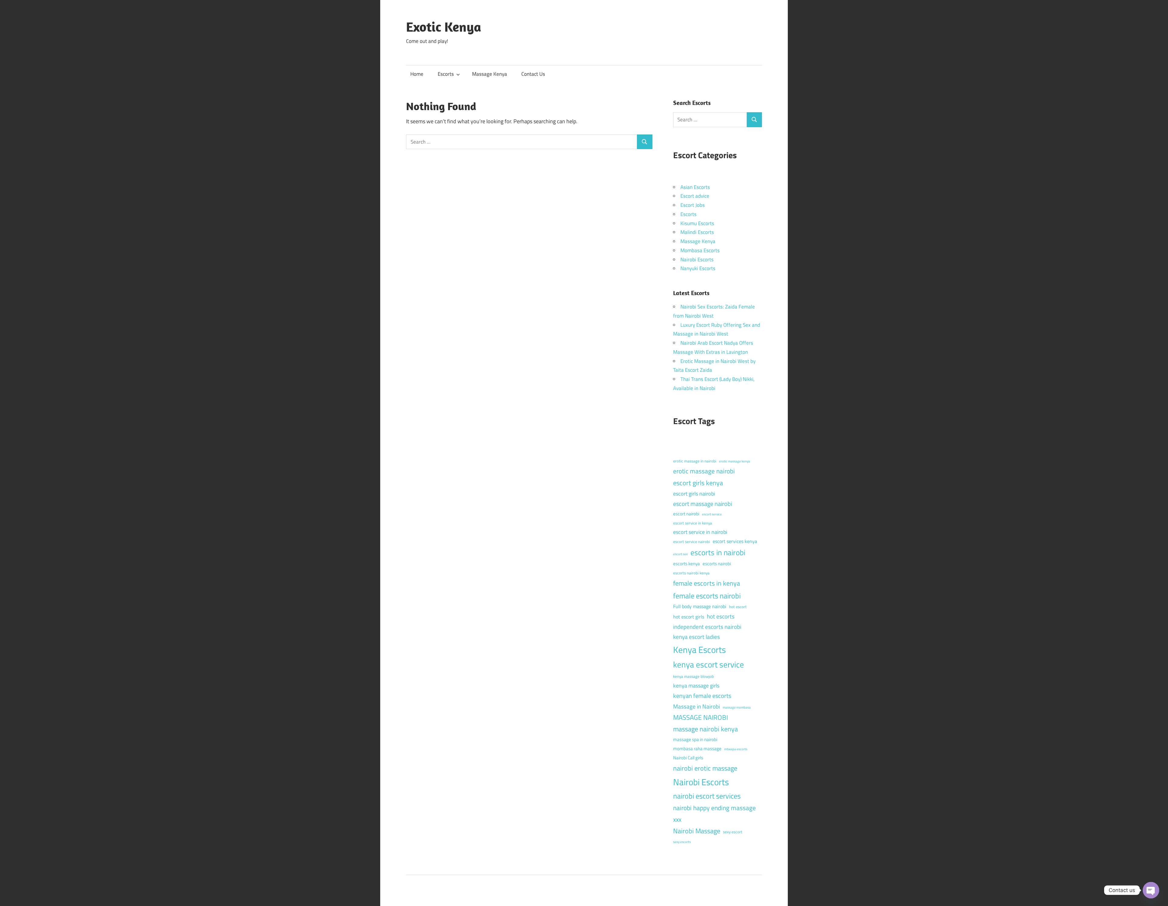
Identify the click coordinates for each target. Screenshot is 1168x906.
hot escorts (721, 616)
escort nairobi (686, 513)
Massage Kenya (489, 74)
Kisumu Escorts (697, 223)
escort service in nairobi (700, 532)
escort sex (680, 554)
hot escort (738, 607)
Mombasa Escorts (700, 250)
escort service (712, 514)
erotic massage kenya (734, 461)
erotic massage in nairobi (694, 461)
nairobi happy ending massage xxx (714, 813)
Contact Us (533, 74)
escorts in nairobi (717, 552)
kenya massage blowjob (693, 676)
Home (416, 74)
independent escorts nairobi (707, 626)
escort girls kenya (698, 483)
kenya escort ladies (696, 636)
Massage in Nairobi (696, 706)
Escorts (446, 74)
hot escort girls (688, 616)
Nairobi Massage (696, 831)
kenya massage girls (696, 685)
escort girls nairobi (694, 494)
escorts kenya (686, 563)
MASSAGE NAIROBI (700, 717)
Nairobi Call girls (688, 757)
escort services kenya (735, 541)
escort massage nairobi (702, 503)
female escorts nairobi (707, 595)
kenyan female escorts (702, 695)
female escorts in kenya (706, 583)
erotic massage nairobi (704, 471)
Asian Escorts (695, 187)
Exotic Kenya (443, 27)
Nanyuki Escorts (697, 268)
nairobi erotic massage (705, 768)
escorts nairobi (717, 563)
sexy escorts (682, 841)
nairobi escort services (707, 795)
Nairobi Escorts (697, 259)
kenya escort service (708, 664)
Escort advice (694, 196)
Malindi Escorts (697, 232)
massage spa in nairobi (695, 739)
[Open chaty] (1151, 890)
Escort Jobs (692, 205)
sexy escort (732, 832)
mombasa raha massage (697, 748)
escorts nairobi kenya (691, 573)
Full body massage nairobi (699, 606)
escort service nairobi (691, 541)
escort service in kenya (692, 523)
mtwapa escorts (735, 749)
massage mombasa (737, 707)
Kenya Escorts (699, 649)
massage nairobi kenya (705, 729)
